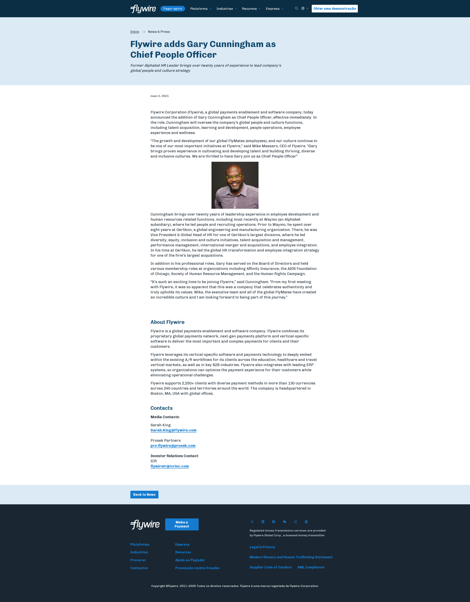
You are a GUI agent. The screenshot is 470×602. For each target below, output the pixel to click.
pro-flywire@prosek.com (173, 445)
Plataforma (199, 8)
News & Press (159, 32)
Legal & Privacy (262, 547)
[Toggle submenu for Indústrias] (236, 9)
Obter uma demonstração (335, 9)
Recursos (249, 8)
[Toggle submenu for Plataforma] (210, 9)
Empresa (273, 8)
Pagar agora (173, 8)
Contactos (139, 568)
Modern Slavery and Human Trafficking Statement (291, 557)
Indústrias (225, 8)
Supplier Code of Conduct (271, 567)
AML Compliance (310, 567)
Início (134, 32)
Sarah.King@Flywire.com (173, 430)
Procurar (138, 560)
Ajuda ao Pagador (190, 560)
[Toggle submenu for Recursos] (259, 9)
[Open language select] (307, 8)
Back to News (144, 495)
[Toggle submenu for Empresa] (282, 9)
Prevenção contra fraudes (197, 568)
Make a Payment (182, 524)
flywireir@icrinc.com (170, 466)
